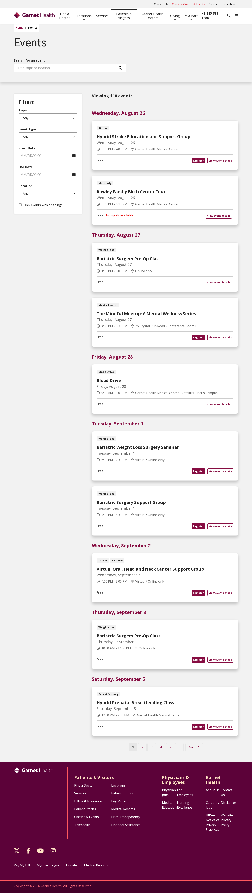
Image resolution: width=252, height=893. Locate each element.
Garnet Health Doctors (152, 16)
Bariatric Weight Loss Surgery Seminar (138, 447)
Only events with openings (43, 205)
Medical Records (123, 809)
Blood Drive (109, 380)
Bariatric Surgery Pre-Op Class (129, 258)
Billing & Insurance (88, 801)
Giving (175, 16)
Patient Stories (85, 809)
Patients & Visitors (124, 16)
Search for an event (29, 60)
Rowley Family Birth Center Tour (131, 191)
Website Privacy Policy (227, 820)
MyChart (191, 16)
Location (25, 186)
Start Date (27, 148)
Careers (214, 4)
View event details (220, 160)
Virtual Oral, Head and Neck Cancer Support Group (150, 569)
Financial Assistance (125, 825)
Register (198, 160)
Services (102, 16)
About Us (213, 790)
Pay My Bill (119, 801)
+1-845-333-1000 (211, 15)
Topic (23, 110)
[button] (236, 16)
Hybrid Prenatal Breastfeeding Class (135, 702)
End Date (26, 167)
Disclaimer (228, 803)
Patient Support (123, 793)
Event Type (27, 129)
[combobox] (70, 68)
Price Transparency (125, 817)
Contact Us (161, 4)
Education (228, 4)
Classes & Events (86, 817)
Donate (71, 865)
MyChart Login (48, 865)
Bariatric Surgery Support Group (131, 502)
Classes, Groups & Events (188, 4)
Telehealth (82, 825)
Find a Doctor (64, 16)
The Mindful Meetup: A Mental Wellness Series (146, 313)
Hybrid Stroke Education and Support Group (143, 136)
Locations (84, 16)
